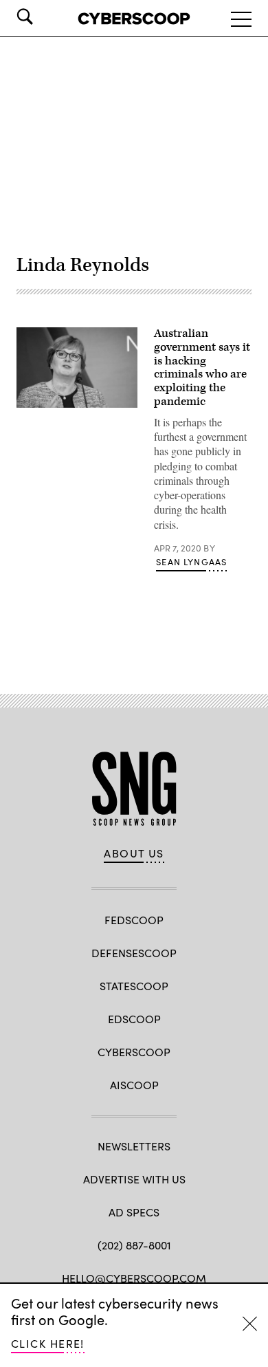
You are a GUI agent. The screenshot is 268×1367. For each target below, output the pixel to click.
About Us (134, 853)
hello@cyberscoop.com (134, 1278)
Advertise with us (134, 1179)
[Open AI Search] (43, 16)
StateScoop (134, 985)
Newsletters (134, 1146)
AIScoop (134, 1085)
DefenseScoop (134, 952)
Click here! (48, 1343)
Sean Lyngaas (191, 562)
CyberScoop (134, 1052)
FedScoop (134, 919)
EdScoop (134, 1018)
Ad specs (134, 1212)
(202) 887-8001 (134, 1245)
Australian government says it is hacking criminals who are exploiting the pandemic (202, 367)
